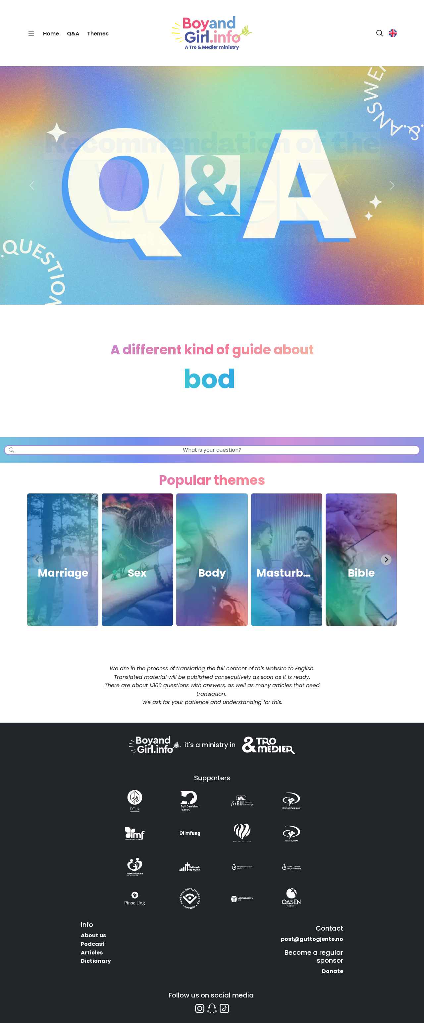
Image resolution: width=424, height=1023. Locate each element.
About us (93, 935)
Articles (92, 952)
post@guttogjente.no (312, 939)
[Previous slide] (37, 559)
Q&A (73, 33)
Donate (332, 971)
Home (51, 33)
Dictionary (96, 961)
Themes (98, 33)
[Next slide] (386, 559)
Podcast (93, 944)
